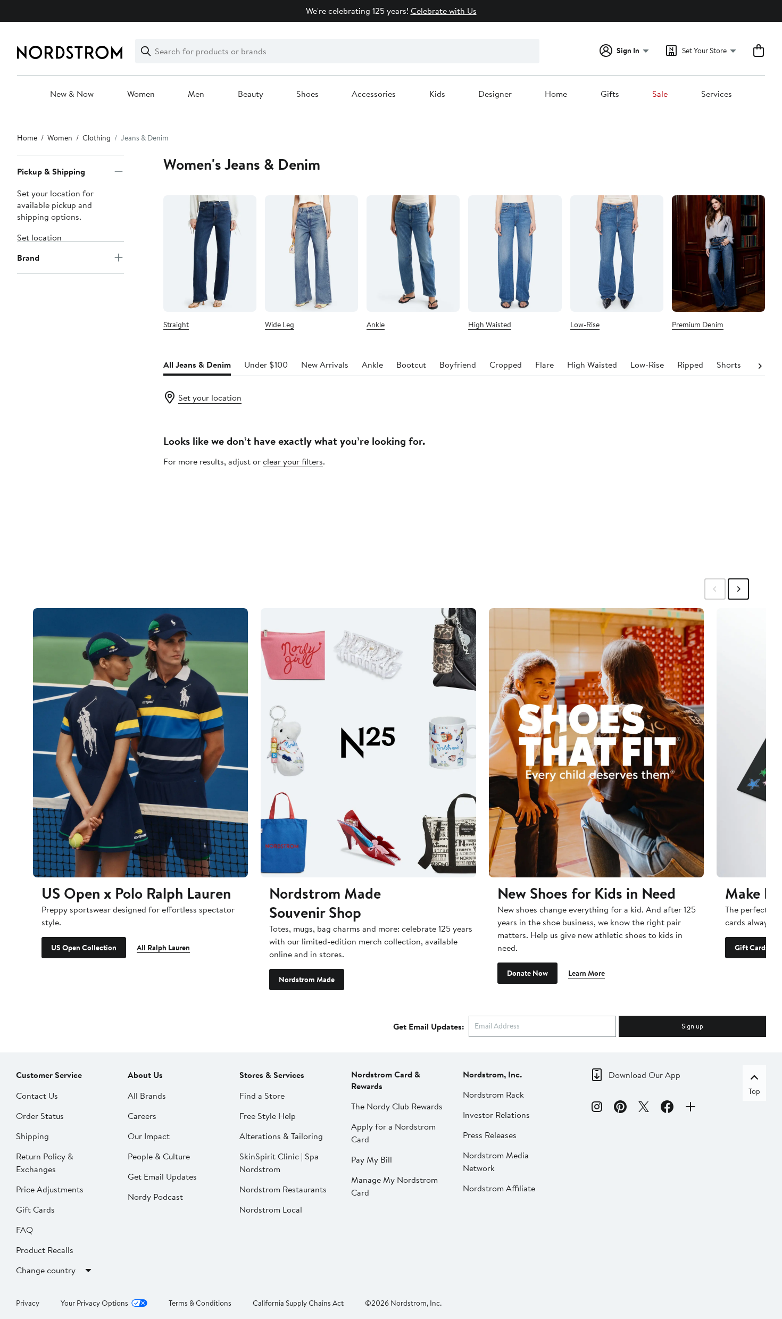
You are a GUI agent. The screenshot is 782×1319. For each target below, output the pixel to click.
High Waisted (489, 324)
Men (196, 94)
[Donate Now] (596, 742)
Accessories (374, 94)
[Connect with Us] (690, 1108)
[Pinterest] (620, 1108)
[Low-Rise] (616, 253)
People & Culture (159, 1156)
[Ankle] (413, 253)
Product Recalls (44, 1250)
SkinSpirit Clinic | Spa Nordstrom (279, 1162)
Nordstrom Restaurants (283, 1189)
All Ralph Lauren (163, 947)
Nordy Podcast (155, 1196)
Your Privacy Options (94, 1303)
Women (141, 94)
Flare (544, 364)
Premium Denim (697, 324)
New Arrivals (324, 364)
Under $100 (266, 364)
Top (754, 1091)
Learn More (586, 973)
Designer (495, 94)
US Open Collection (84, 947)
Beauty (250, 94)
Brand (28, 257)
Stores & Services (271, 1075)
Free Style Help (267, 1116)
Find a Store (262, 1095)
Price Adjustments (50, 1189)
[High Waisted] (514, 253)
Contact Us (37, 1095)
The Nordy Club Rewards (397, 1106)
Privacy (27, 1303)
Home (556, 94)
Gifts (610, 94)
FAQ (24, 1229)
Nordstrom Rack (493, 1094)
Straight (176, 324)
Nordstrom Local (270, 1209)
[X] (643, 1108)
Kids (437, 94)
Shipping (32, 1136)
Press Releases (490, 1135)
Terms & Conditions (200, 1303)
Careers (142, 1116)
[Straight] (209, 253)
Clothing (96, 137)
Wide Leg (279, 324)
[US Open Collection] (140, 742)
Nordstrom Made (307, 979)
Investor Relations (496, 1115)
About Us (145, 1075)
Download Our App (644, 1075)
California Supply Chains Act (298, 1303)
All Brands (147, 1095)
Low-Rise (585, 324)
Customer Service (49, 1075)
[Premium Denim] (718, 253)
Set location (39, 237)
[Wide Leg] (311, 253)
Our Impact (149, 1136)
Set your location (210, 397)
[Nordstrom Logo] (69, 52)
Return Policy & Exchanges (44, 1162)
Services (716, 94)
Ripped (690, 364)
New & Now (72, 94)
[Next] (760, 365)
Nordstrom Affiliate (499, 1188)
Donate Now (527, 973)
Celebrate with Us (444, 10)
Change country (46, 1270)
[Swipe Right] (738, 589)
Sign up (692, 1026)
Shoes (307, 94)
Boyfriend (457, 364)
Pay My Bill (371, 1159)
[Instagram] (596, 1108)
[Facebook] (667, 1108)
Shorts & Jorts (743, 364)
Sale (660, 94)
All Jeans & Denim (197, 364)
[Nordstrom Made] (368, 742)
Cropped (505, 364)
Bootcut (411, 364)
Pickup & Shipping (51, 171)
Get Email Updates (162, 1176)
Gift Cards (752, 947)
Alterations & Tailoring (281, 1136)
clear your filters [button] (293, 461)
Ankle (376, 324)
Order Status (40, 1116)
